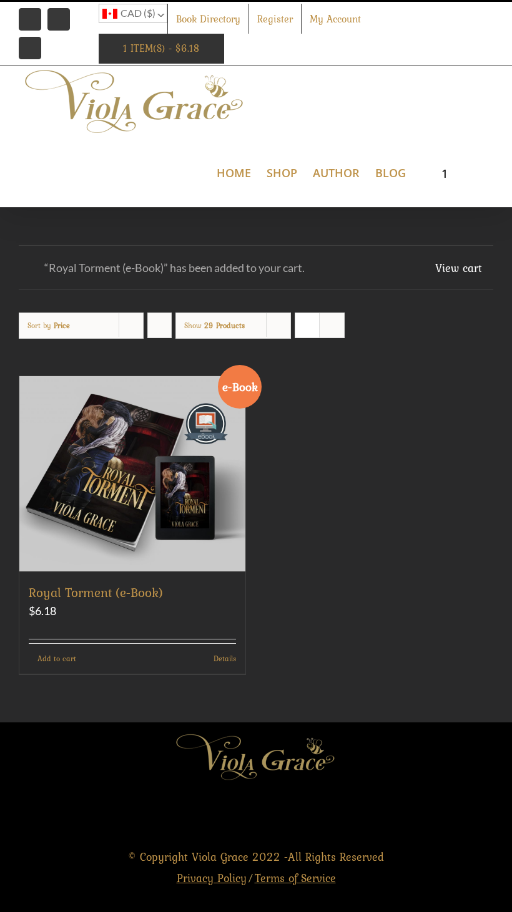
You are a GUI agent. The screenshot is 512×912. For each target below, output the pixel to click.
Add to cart (56, 658)
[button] (473, 172)
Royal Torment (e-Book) (96, 592)
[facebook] (432, 813)
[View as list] (332, 325)
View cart (458, 268)
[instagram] (486, 813)
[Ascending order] (159, 325)
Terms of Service (295, 878)
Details (225, 658)
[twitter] (459, 813)
